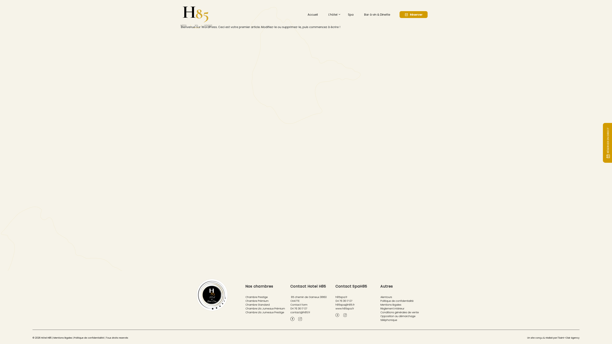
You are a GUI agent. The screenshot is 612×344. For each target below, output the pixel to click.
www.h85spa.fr (344, 308)
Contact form (298, 305)
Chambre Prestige (256, 297)
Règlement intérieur (392, 308)
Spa (350, 15)
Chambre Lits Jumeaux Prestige (264, 312)
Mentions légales (390, 305)
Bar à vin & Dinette (377, 15)
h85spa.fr (341, 297)
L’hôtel (332, 15)
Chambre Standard (257, 305)
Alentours (386, 297)
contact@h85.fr (300, 312)
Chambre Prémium (257, 301)
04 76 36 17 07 (298, 308)
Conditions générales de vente (399, 312)
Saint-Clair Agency (569, 337)
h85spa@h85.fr (345, 305)
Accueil (313, 15)
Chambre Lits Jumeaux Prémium (265, 308)
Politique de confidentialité (397, 301)
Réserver (416, 15)
